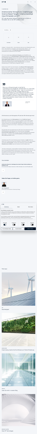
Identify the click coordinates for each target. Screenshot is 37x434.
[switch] (14, 225)
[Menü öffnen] (35, 2)
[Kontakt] (18, 37)
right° (27, 139)
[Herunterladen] (8, 37)
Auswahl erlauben (18, 228)
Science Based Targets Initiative (8, 59)
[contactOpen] (3, 192)
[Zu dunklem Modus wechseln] (31, 2)
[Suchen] (28, 2)
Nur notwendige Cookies (7, 228)
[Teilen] (28, 37)
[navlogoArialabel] (3, 2)
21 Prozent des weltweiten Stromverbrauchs (21, 49)
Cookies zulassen (30, 228)
